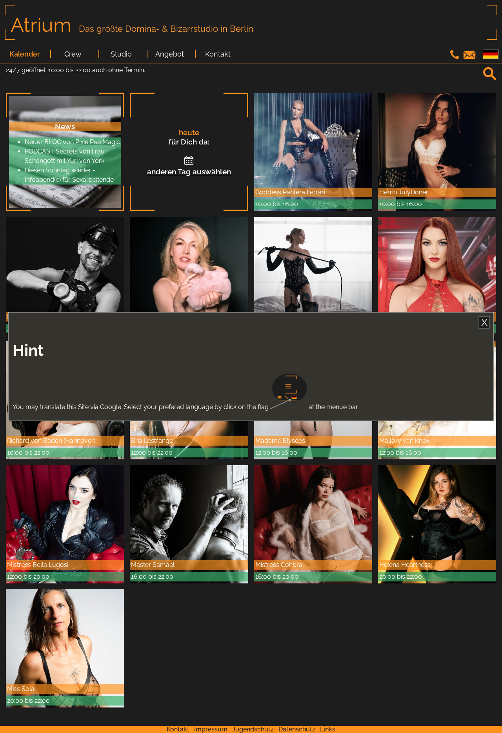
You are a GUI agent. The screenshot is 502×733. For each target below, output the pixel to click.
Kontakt (218, 54)
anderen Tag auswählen (189, 171)
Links (327, 729)
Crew (73, 54)
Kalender (24, 54)
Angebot (169, 54)
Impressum (210, 729)
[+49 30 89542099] (455, 56)
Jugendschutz (253, 729)
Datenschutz (296, 729)
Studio (121, 54)
